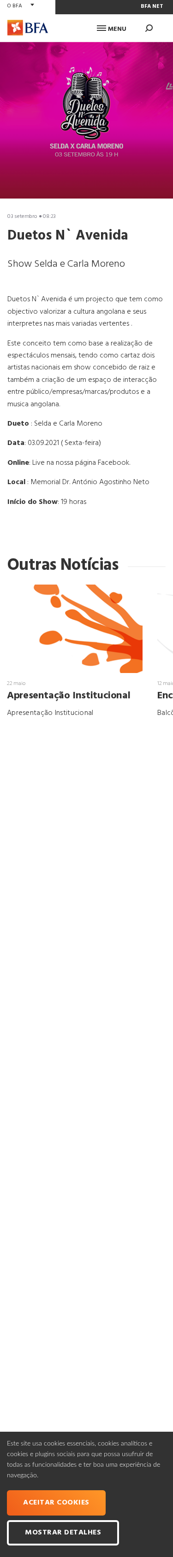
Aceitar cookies (56, 1503)
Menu (116, 29)
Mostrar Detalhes (63, 1533)
